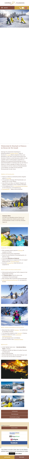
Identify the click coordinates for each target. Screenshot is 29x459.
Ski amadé (8, 155)
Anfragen (7, 457)
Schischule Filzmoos (15, 261)
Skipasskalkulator (6, 189)
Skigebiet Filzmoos (14, 153)
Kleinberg (17, 330)
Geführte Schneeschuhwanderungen (10, 280)
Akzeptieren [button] (12, 453)
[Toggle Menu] (2, 8)
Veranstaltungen (14, 414)
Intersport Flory (10, 263)
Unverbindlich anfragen (15, 417)
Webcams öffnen (14, 427)
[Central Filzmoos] (14, 3)
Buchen (21, 457)
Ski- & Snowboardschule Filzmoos (20, 186)
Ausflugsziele (15, 411)
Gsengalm (20, 333)
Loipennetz (20, 250)
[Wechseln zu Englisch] (26, 8)
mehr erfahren (18, 453)
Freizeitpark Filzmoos (18, 339)
